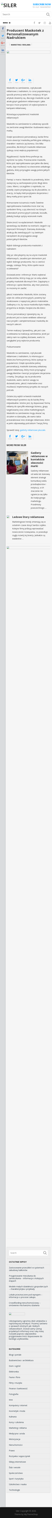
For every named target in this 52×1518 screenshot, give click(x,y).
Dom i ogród (14, 1366)
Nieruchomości (15, 1445)
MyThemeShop (31, 1514)
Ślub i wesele (14, 1467)
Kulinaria (13, 1416)
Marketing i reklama (20, 45)
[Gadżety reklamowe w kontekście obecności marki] (17, 462)
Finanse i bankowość (18, 1388)
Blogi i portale (15, 1354)
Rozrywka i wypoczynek (19, 1456)
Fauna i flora (14, 1377)
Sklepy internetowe (17, 1461)
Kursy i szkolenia (16, 1422)
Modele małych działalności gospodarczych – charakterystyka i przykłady (28, 1287)
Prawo (12, 1450)
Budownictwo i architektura (21, 1360)
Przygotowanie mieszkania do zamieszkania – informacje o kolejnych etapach (26, 1278)
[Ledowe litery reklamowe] (8, 516)
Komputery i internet (18, 1405)
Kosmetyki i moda (17, 1411)
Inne (11, 1399)
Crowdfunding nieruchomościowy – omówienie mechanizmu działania (24, 1304)
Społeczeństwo (16, 1473)
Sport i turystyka (16, 1478)
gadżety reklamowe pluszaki (32, 430)
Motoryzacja (14, 1439)
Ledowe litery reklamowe (28, 517)
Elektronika (14, 1371)
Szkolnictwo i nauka (17, 1484)
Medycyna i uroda (17, 1433)
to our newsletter (42, 5)
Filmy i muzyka (15, 1383)
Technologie (14, 1490)
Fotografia (13, 1394)
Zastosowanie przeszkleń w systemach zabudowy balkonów (26, 1268)
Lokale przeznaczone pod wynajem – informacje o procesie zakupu (25, 1296)
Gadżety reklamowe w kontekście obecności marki (39, 459)
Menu (5, 23)
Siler (18, 1511)
